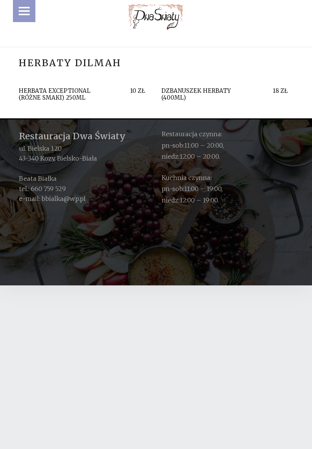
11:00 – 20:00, (204, 145)
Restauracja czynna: (192, 134)
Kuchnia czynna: (187, 178)
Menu (24, 11)
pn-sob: (173, 145)
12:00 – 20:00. (200, 156)
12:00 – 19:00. (199, 200)
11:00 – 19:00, (203, 189)
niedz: (171, 156)
